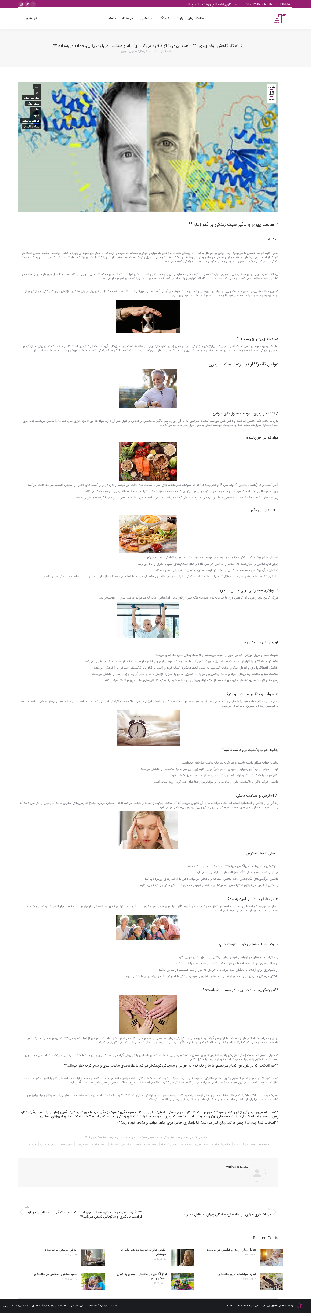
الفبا (37, 86)
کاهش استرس (66, 1144)
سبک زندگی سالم (168, 1144)
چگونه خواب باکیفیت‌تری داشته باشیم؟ (250, 750)
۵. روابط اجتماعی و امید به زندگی (251, 899)
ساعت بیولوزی (201, 1144)
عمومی (35, 115)
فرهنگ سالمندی (30, 120)
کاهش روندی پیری (48, 1144)
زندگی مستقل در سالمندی (60, 1250)
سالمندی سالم (31, 97)
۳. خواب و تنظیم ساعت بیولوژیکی (250, 694)
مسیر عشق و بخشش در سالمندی (55, 1274)
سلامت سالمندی (99, 1144)
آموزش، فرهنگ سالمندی (245, 1144)
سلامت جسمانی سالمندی (145, 1144)
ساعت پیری (185, 1144)
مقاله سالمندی (31, 126)
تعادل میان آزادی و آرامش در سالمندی (231, 1250)
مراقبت (32, 1144)
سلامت (35, 109)
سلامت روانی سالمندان (120, 1144)
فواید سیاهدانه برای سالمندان (236, 1274)
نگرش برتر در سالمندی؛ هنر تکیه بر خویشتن (144, 1252)
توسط (106, 1137)
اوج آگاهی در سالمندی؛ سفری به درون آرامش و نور (142, 1276)
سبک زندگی (33, 103)
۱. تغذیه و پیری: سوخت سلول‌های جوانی (245, 413)
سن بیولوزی (82, 1144)
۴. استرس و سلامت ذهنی (257, 795)
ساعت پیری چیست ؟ (257, 338)
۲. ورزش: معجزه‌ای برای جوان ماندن (249, 590)
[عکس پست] (271, 1257)
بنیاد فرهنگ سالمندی (221, 1144)
